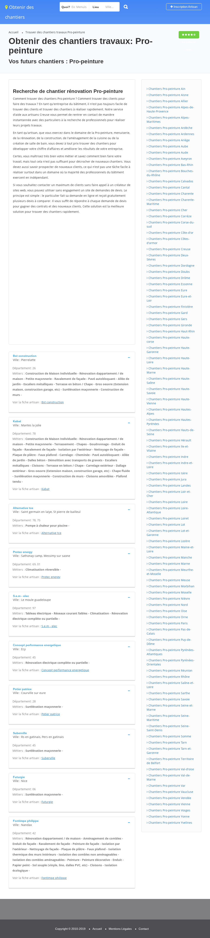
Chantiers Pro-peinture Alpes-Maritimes (168, 120)
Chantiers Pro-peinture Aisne (168, 95)
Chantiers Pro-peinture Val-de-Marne (169, 777)
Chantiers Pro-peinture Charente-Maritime (171, 202)
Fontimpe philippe (54, 878)
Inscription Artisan (185, 6)
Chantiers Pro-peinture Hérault (169, 440)
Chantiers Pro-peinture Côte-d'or (170, 233)
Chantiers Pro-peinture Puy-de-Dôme (169, 642)
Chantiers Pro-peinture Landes (169, 485)
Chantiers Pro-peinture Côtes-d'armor (168, 241)
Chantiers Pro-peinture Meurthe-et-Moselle (170, 572)
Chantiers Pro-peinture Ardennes (171, 134)
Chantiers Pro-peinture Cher (167, 210)
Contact (144, 928)
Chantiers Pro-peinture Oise (167, 611)
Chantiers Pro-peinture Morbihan (171, 586)
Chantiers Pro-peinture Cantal (169, 187)
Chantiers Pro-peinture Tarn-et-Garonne (169, 751)
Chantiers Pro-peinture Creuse (169, 249)
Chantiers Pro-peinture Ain (166, 89)
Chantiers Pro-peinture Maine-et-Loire (170, 549)
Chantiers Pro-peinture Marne (169, 564)
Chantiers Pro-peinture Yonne (168, 816)
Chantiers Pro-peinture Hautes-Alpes (169, 411)
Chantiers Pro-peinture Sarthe (169, 693)
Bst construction (52, 402)
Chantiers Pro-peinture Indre (168, 457)
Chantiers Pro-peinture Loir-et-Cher (169, 494)
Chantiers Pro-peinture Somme (169, 736)
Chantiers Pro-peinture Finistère (170, 307)
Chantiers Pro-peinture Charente (171, 193)
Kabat (45, 489)
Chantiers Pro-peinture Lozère (169, 541)
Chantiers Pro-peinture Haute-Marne (168, 370)
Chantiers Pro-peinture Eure (167, 290)
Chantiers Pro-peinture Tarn (167, 742)
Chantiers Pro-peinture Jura (167, 479)
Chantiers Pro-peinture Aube (168, 146)
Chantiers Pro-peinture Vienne (169, 804)
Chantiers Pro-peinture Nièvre (169, 598)
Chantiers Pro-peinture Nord (168, 605)
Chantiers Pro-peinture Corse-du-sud (170, 224)
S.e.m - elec (49, 626)
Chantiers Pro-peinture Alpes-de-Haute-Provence (170, 109)
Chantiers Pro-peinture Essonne (170, 284)
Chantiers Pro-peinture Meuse (169, 580)
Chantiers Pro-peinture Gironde (170, 325)
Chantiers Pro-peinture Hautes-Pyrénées (169, 422)
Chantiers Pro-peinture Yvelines (170, 823)
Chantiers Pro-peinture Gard (168, 313)
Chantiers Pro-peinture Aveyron (170, 159)
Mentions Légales (120, 928)
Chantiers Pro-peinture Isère (168, 473)
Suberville (48, 758)
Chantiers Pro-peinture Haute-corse (168, 339)
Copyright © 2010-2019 (70, 928)
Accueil (13, 32)
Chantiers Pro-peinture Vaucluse (170, 792)
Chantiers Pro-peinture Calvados (170, 181)
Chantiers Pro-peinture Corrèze (170, 216)
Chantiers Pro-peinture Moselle (170, 592)
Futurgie (47, 802)
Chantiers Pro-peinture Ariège (169, 140)
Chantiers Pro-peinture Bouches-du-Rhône (170, 173)
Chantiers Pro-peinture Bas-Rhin (170, 165)
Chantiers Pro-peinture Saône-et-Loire (170, 685)
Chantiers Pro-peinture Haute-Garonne (168, 350)
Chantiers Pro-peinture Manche (170, 557)
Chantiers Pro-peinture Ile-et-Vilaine (168, 448)
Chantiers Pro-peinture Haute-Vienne (168, 401)
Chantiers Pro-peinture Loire (168, 502)
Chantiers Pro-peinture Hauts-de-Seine (170, 432)
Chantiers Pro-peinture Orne (168, 617)
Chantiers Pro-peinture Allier (168, 101)
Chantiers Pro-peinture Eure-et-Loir (169, 298)
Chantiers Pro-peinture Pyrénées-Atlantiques (170, 652)
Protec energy (50, 577)
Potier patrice (50, 714)
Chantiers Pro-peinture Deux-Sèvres (168, 257)
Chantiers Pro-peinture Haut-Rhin (171, 331)
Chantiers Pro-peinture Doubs (169, 272)
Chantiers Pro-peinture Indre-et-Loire (170, 465)
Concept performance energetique (65, 670)
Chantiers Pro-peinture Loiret (168, 518)
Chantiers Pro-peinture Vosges (169, 810)
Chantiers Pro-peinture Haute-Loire (168, 360)
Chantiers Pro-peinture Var (166, 786)
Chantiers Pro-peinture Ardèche (170, 128)
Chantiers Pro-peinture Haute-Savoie (168, 391)
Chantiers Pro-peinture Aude (168, 152)
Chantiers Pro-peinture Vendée (169, 798)
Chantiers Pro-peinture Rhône (169, 677)
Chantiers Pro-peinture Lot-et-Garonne (168, 533)
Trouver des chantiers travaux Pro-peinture (55, 32)
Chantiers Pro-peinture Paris (168, 623)
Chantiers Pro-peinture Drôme (169, 278)
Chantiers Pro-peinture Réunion (170, 670)
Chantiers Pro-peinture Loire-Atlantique (168, 510)
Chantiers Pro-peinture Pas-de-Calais (169, 631)
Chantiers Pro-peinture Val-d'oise (171, 769)
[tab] (72, 357)
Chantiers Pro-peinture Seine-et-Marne (170, 707)
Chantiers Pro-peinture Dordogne (171, 265)
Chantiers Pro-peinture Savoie (169, 699)
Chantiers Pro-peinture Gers (167, 319)
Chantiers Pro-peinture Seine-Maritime (168, 718)
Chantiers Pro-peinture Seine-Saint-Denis (168, 728)
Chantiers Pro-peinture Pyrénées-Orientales (170, 662)
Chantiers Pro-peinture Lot (166, 524)
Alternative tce (51, 533)
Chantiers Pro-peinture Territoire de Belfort (170, 761)
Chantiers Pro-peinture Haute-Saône (168, 381)
